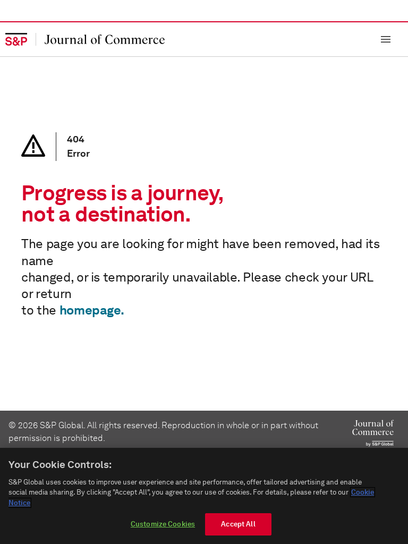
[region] (204, 496)
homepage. (92, 310)
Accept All (238, 524)
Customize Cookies (163, 524)
